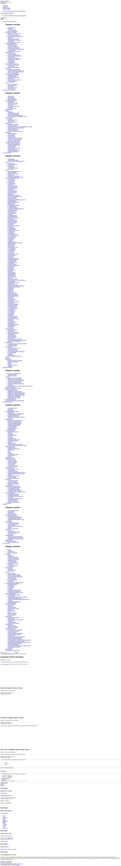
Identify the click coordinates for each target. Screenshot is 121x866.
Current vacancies (11, 573)
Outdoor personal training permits (14, 356)
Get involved (10, 497)
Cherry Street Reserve (12, 211)
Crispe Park (10, 214)
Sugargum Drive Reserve (13, 303)
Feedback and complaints (13, 557)
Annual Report (11, 586)
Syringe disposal (11, 455)
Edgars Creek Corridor (12, 221)
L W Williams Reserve (12, 262)
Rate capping (10, 609)
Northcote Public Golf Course (14, 286)
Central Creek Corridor (12, 209)
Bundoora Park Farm (12, 172)
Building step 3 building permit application (16, 393)
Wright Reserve (11, 326)
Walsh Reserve (11, 319)
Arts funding (10, 620)
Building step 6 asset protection (14, 397)
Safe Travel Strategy (12, 145)
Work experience (11, 337)
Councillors (10, 589)
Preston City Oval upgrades (13, 644)
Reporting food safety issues (13, 448)
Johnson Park (10, 256)
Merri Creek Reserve (12, 276)
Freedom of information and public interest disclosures (19, 599)
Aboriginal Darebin (9, 468)
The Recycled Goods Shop (13, 65)
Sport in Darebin (9, 346)
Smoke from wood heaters (13, 454)
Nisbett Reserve (11, 283)
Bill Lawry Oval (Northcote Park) (15, 196)
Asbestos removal (11, 447)
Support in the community (13, 482)
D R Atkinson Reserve (12, 215)
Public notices (11, 571)
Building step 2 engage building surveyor (16, 392)
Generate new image (6, 778)
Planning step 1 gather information (15, 378)
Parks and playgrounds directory (14, 171)
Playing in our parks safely (13, 173)
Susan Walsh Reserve (12, 306)
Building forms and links (13, 390)
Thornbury (10, 366)
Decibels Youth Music (12, 462)
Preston (9, 363)
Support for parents (12, 438)
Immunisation (10, 412)
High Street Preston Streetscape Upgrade (16, 641)
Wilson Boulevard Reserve (13, 324)
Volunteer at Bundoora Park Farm (14, 339)
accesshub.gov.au (4, 841)
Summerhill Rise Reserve (13, 305)
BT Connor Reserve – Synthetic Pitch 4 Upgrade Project (19, 640)
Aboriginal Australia (12, 477)
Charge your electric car (13, 119)
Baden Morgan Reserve (13, 191)
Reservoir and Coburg (12, 365)
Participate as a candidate (13, 627)
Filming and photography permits (14, 598)
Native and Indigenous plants (14, 54)
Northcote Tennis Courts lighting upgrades (16, 636)
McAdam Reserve (11, 272)
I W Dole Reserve (11, 248)
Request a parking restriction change (15, 115)
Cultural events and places (13, 469)
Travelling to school (12, 108)
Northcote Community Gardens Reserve (16, 285)
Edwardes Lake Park (12, 222)
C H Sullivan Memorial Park (13, 205)
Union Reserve (11, 314)
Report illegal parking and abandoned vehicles (17, 116)
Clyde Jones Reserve (12, 213)
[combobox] (7, 13)
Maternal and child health (13, 431)
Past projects (10, 534)
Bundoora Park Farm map (13, 333)
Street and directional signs (13, 124)
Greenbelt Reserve (11, 233)
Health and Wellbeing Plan (13, 415)
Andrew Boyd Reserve (12, 187)
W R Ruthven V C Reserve (13, 318)
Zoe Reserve (10, 327)
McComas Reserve (12, 273)
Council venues (9, 342)
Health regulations (11, 525)
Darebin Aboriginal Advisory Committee (16, 473)
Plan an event (10, 169)
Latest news (10, 568)
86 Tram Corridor (11, 635)
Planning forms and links (10, 387)
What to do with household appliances (15, 71)
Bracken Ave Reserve (12, 197)
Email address (3, 771)
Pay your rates (11, 604)
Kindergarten (10, 434)
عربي (4, 815)
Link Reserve (10, 268)
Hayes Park (10, 240)
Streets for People (11, 147)
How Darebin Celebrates (13, 167)
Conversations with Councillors (14, 634)
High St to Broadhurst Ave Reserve (15, 242)
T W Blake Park (11, 309)
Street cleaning (11, 78)
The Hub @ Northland (12, 461)
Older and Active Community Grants (15, 619)
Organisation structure (12, 584)
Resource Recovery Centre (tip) (12, 63)
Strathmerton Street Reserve (13, 301)
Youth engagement (12, 463)
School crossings (11, 134)
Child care (10, 432)
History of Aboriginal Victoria (14, 475)
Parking (7, 110)
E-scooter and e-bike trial (13, 151)
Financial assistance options (13, 608)
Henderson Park (11, 241)
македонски (5, 821)
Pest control (10, 453)
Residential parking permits (13, 113)
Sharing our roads (11, 136)
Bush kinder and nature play (13, 175)
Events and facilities (7, 152)
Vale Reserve (10, 315)
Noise (9, 451)
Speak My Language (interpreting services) (16, 491)
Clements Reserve (11, 212)
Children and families (10, 430)
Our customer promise (12, 561)
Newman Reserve (11, 281)
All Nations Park (11, 182)
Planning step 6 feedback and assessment (16, 383)
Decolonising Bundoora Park (14, 478)
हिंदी (4, 818)
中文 (4, 816)
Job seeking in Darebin (12, 580)
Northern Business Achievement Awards (16, 519)
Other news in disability (13, 500)
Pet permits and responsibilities (14, 424)
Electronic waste (11, 66)
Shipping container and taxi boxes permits (16, 127)
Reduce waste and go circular (14, 48)
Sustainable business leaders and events (16, 538)
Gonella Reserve (11, 231)
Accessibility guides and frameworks (15, 496)
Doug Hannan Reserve (12, 220)
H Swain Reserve (11, 238)
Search (2, 652)
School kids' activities (12, 435)
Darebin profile (9, 649)
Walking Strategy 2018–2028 (14, 150)
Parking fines (10, 111)
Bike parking (10, 105)
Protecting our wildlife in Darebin (14, 55)
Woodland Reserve (12, 325)
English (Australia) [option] (14, 15)
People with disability (10, 492)
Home (2, 653)
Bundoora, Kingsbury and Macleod (15, 360)
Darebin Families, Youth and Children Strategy (17, 445)
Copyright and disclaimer (6, 863)
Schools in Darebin (12, 443)
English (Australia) (14, 11)
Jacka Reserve (11, 252)
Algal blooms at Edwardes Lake (14, 59)
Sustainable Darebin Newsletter (14, 51)
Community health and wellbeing (12, 411)
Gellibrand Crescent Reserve (13, 230)
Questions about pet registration (14, 423)
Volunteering (10, 581)
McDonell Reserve (12, 275)
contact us (6, 664)
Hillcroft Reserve (11, 245)
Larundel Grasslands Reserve (14, 265)
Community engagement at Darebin (13, 650)
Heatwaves (10, 418)
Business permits (9, 521)
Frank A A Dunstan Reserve (13, 225)
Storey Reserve (11, 300)
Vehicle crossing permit (12, 130)
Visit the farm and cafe (12, 330)
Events (7, 162)
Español (4, 825)
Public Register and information (14, 601)
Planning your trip (9, 117)
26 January (10, 474)
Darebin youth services (10, 458)
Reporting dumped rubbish (13, 38)
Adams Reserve (11, 181)
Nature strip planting (12, 85)
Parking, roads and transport (8, 89)
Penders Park (10, 290)
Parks (7, 170)
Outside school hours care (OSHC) (15, 444)
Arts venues (8, 358)
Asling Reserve (11, 189)
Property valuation (11, 610)
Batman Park (10, 194)
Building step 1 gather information (15, 391)
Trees (7, 83)
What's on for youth (12, 460)
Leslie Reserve (11, 267)
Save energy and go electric (13, 46)
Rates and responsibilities (11, 603)
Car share (10, 118)
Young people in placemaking (14, 531)
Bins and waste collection (11, 32)
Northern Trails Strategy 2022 (14, 144)
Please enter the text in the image (8, 780)
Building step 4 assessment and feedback (16, 395)
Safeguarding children (12, 602)
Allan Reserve (11, 184)
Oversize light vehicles (12, 125)
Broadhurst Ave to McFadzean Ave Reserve (17, 199)
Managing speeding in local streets (15, 138)
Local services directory (13, 465)
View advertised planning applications (13, 388)
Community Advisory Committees (15, 490)
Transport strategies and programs (12, 142)
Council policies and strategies (14, 594)
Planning (7, 376)
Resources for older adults (13, 483)
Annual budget (11, 585)
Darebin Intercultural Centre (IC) (14, 487)
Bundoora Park (11, 204)
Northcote (10, 362)
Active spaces (11, 530)
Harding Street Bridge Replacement (15, 638)
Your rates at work (11, 615)
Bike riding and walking (10, 100)
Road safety (8, 132)
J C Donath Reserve (12, 249)
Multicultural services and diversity (12, 486)
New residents (8, 503)
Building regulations (12, 614)
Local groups (10, 107)
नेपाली (4, 822)
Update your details (12, 607)
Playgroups (10, 436)
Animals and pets (9, 419)
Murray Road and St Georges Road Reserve (17, 280)
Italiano (4, 820)
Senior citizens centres (12, 345)
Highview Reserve (12, 243)
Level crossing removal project (14, 140)
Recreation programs (12, 336)
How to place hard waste (13, 72)
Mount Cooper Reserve (12, 279)
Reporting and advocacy (13, 499)
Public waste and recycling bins (14, 40)
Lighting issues (11, 449)
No (6, 764)
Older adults (8, 479)
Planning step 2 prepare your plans (15, 379)
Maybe (6, 763)
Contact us (8, 554)
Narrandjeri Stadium (12, 352)
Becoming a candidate (12, 626)
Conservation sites (11, 61)
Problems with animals (12, 426)
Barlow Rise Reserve (12, 192)
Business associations (12, 533)
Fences (9, 611)
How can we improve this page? (7, 767)
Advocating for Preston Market (14, 646)
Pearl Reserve (11, 289)
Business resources (9, 539)
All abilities (10, 353)
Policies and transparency (11, 593)
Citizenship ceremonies (12, 164)
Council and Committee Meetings (14, 590)
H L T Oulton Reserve (12, 235)
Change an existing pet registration (15, 422)
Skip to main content (5, 1)
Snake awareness (11, 57)
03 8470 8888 (3, 793)
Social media (10, 564)
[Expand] (16, 32)
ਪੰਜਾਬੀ (4, 823)
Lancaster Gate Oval (12, 264)
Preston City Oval (11, 292)
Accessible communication (13, 495)
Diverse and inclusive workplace (14, 575)
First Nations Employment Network (15, 517)
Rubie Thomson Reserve (13, 296)
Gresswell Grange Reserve (13, 234)
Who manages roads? (12, 133)
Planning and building (7, 367)
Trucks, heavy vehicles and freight (15, 139)
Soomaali (5, 824)
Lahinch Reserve (11, 263)
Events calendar (11, 163)
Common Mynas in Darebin (13, 58)
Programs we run (11, 464)
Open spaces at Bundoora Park (14, 341)
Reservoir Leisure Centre (13, 350)
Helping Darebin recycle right (14, 42)
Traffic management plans (13, 128)
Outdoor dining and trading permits (15, 526)
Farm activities (11, 331)
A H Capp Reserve (12, 180)
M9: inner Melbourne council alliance (15, 633)
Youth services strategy (12, 466)
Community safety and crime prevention (16, 413)
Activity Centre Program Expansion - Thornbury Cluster (19, 645)
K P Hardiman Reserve (12, 259)
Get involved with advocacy (13, 631)
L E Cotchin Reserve (12, 260)
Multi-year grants (11, 618)
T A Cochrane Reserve (12, 307)
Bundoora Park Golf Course (13, 201)
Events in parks (11, 166)
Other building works (12, 398)
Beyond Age (10, 485)
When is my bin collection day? (14, 33)
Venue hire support (12, 621)
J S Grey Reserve (11, 251)
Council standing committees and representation (17, 597)
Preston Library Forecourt (13, 294)
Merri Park (10, 277)
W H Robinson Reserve (13, 316)
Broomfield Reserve (12, 200)
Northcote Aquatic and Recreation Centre (16, 351)
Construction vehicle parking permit (15, 131)
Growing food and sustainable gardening (16, 49)
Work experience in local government (15, 582)
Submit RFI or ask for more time (14, 382)
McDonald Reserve (12, 274)
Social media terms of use (13, 565)
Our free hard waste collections (14, 69)
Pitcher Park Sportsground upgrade (15, 643)
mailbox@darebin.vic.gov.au (6, 795)
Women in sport (11, 354)
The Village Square (12, 310)
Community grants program (13, 617)
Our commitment (11, 470)
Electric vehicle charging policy (14, 143)
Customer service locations (13, 558)
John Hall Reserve (11, 255)
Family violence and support (13, 439)
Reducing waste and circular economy (15, 537)
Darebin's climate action (13, 44)
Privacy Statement (14, 863)
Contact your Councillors (13, 563)
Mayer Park (10, 271)
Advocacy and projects (10, 628)
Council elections (9, 624)
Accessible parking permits (13, 114)
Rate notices (10, 606)
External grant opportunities (13, 623)
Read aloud (4, 779)
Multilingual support (12, 560)
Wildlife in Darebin (12, 429)
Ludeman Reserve (11, 269)
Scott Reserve (11, 297)
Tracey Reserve (11, 311)
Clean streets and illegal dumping (12, 74)
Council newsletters (12, 569)
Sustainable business (10, 535)
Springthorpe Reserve (12, 299)
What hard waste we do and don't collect (16, 70)
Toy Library (10, 437)
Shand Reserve (11, 298)
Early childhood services (13, 440)
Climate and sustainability (11, 43)
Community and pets (7, 401)
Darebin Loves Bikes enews (13, 106)
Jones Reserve (11, 257)
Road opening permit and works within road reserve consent (20, 126)
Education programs (12, 335)
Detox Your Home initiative (13, 67)
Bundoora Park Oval (12, 203)
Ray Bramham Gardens (12, 293)
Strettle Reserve (11, 302)
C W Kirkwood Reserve (13, 207)
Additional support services (13, 559)
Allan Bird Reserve (12, 183)
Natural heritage (11, 62)
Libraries (7, 357)
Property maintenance (12, 80)
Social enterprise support (13, 516)
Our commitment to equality (13, 488)
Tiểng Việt (5, 828)
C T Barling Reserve (12, 206)
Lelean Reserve (11, 266)
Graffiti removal (11, 82)
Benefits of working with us (13, 574)
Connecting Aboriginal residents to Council (16, 472)
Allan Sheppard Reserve (13, 186)
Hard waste (10, 37)
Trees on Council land (12, 87)
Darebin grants (8, 616)
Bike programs (11, 101)
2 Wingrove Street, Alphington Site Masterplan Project (19, 642)
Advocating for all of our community (15, 629)
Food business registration (13, 524)
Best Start (10, 441)
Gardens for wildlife (12, 53)
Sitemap (20, 863)
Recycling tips (11, 41)
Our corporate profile (12, 578)
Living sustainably (11, 50)
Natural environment (10, 52)
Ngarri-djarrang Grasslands (13, 282)
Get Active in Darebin (12, 349)
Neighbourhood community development (16, 417)
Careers (7, 572)
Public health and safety (10, 446)
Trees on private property (13, 84)
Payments (10, 555)
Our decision (10, 384)
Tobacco (9, 456)
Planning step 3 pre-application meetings (16, 380)
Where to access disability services (15, 498)
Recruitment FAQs (12, 577)
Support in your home (12, 481)
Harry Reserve (11, 239)
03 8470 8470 (5, 813)
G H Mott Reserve (11, 229)
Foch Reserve (11, 224)
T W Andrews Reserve (12, 308)
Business (5, 504)
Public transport (9, 109)
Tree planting (10, 86)
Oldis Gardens (11, 288)
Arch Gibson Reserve (12, 188)
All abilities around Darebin (13, 494)
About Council (6, 543)
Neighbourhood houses (12, 344)
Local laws (10, 600)
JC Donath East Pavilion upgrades (15, 637)
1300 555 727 (10, 838)
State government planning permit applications (15, 400)
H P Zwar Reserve (11, 237)
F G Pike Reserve (11, 223)
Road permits (8, 123)
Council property (11, 595)
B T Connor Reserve (12, 190)
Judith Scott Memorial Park (13, 258)
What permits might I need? (13, 522)
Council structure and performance (12, 583)
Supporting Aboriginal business (14, 518)
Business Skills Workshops (13, 542)
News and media (9, 567)
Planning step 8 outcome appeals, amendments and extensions (20, 386)
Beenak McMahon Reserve (13, 195)
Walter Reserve (11, 320)
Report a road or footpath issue (14, 141)
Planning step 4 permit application (15, 381)
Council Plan (10, 587)
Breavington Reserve (12, 198)
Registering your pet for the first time (15, 420)
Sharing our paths (11, 135)
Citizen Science (11, 60)
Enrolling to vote (11, 625)
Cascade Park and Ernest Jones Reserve (16, 208)
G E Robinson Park (12, 228)
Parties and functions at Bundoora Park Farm (17, 340)
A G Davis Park (11, 179)
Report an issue (11, 556)
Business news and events (11, 541)
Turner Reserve (11, 313)
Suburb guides (8, 359)
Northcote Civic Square (12, 284)
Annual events (11, 165)
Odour (9, 452)
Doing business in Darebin (11, 514)
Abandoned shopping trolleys (14, 77)
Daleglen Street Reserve (13, 216)
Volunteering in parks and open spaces (15, 177)
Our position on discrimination (14, 489)
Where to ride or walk (12, 104)
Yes (6, 762)
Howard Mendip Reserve (13, 247)
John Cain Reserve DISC (13, 254)
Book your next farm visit (13, 332)
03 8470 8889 (8, 803)
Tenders (9, 520)
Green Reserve (11, 232)
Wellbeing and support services (14, 414)
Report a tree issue (11, 88)
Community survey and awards (14, 591)
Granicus (18, 864)
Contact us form (11, 566)
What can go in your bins (13, 34)
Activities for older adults (13, 480)
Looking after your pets (12, 428)
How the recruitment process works (15, 576)
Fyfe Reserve (10, 226)
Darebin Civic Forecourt (13, 217)
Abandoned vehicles (12, 76)
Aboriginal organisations (13, 471)
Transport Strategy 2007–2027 (14, 148)
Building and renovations (11, 389)
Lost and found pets (12, 427)
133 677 (10, 835)
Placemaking (8, 529)
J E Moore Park (11, 250)
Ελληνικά (5, 817)
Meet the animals (11, 334)
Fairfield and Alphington (13, 361)
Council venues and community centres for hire (17, 343)
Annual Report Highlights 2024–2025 (15, 592)
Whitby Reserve (11, 323)
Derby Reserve (11, 218)
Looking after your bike (13, 102)
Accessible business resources (14, 502)
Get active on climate (12, 45)
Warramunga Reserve (12, 322)
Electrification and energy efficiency (15, 536)
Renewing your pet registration (14, 421)
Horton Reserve (11, 246)
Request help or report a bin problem (15, 36)
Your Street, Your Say (12, 149)
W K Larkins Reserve (12, 317)
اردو (4, 826)
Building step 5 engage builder (14, 396)
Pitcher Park (10, 291)
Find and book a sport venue (13, 348)
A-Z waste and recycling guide (14, 35)
